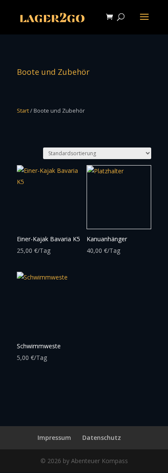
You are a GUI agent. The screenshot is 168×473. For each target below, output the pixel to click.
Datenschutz (101, 437)
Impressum (54, 437)
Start (23, 110)
